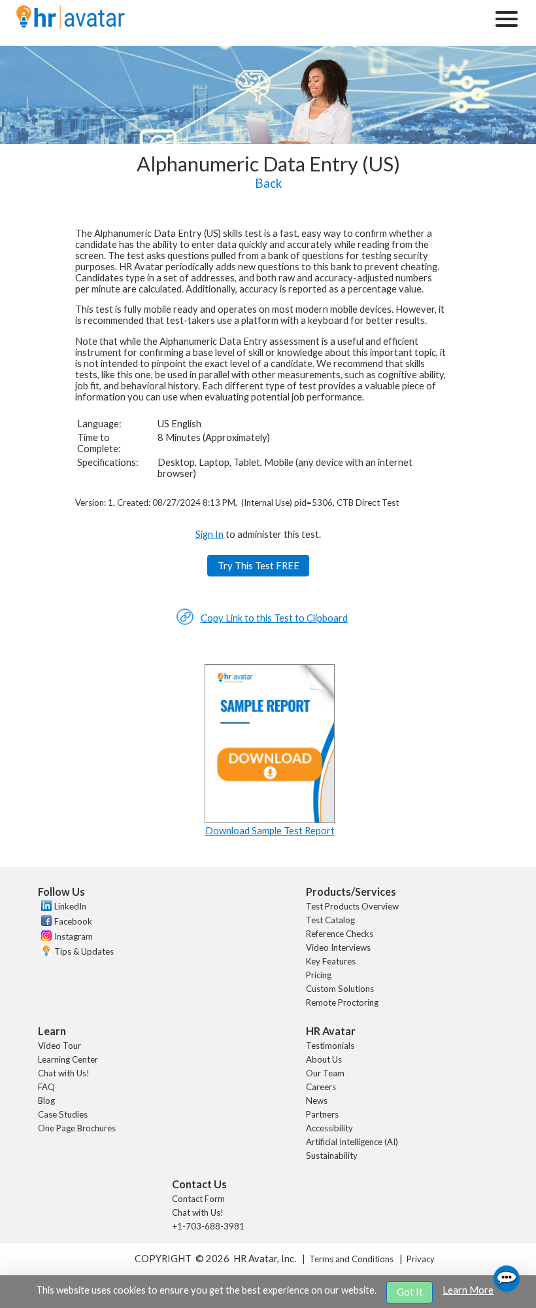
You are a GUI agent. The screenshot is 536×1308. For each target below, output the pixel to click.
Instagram (73, 936)
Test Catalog (330, 920)
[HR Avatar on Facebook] (45, 922)
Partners (322, 1114)
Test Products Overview (352, 906)
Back (268, 183)
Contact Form (198, 1198)
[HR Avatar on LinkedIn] (45, 907)
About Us (324, 1059)
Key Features (331, 961)
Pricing (318, 975)
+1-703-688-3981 (208, 1226)
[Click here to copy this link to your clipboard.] (185, 621)
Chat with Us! (64, 1073)
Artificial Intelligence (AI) (352, 1142)
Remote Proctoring (342, 1002)
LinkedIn (70, 906)
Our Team (325, 1073)
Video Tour (59, 1045)
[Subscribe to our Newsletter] (45, 952)
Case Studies (63, 1114)
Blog (46, 1100)
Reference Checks (339, 933)
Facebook (73, 921)
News (316, 1100)
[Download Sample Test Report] (270, 819)
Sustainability (332, 1155)
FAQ (46, 1087)
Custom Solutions (340, 988)
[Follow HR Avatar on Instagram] (45, 937)
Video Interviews (338, 947)
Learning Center (68, 1059)
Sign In (209, 534)
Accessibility (329, 1128)
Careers (321, 1087)
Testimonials (330, 1045)
